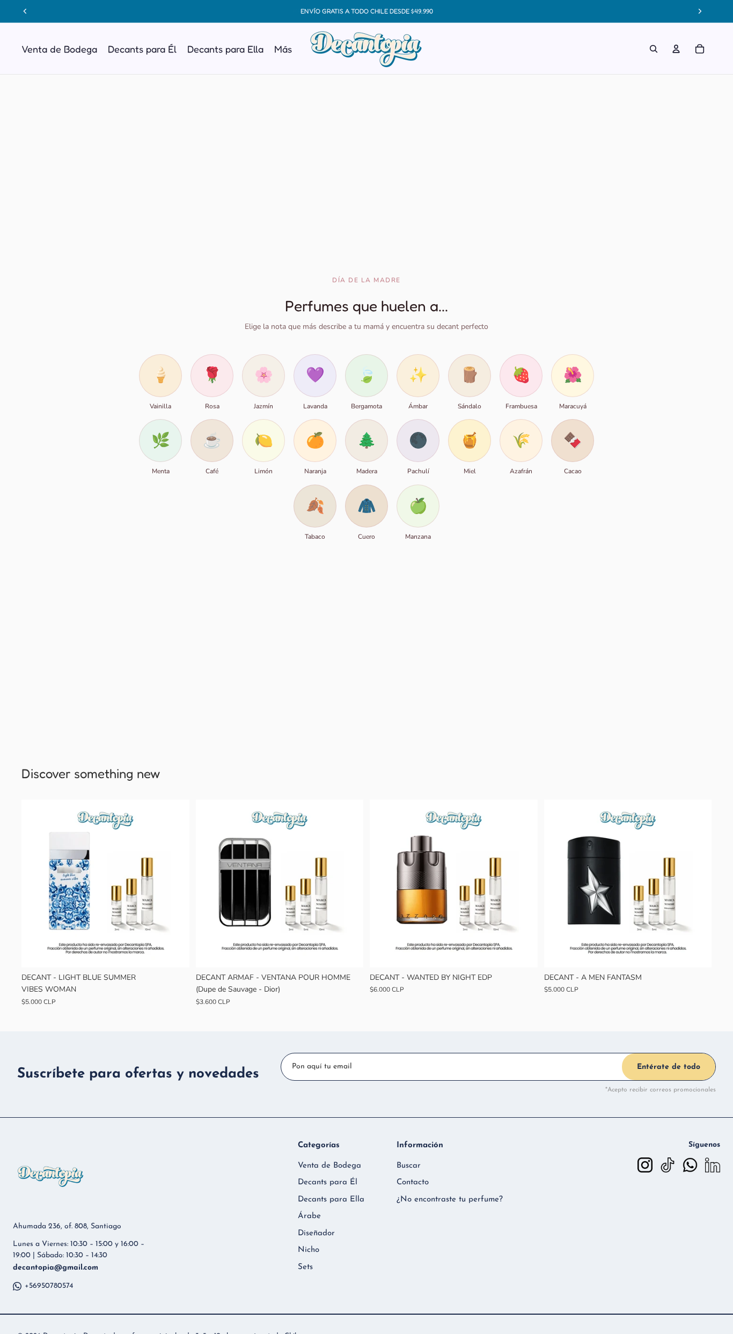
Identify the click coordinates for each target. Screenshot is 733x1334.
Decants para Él (327, 1182)
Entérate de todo (668, 1067)
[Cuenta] (676, 49)
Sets (305, 1267)
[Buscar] (653, 49)
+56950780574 (49, 1286)
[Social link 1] (645, 1164)
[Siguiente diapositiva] (173, 884)
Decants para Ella (331, 1200)
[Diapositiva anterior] (37, 884)
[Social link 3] (690, 1164)
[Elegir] (172, 951)
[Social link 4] (712, 1164)
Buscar (409, 1166)
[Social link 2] (667, 1164)
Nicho (308, 1250)
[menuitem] (283, 48)
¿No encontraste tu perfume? (450, 1200)
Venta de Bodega (329, 1166)
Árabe (309, 1216)
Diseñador (316, 1233)
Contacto (413, 1182)
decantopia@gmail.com (55, 1268)
